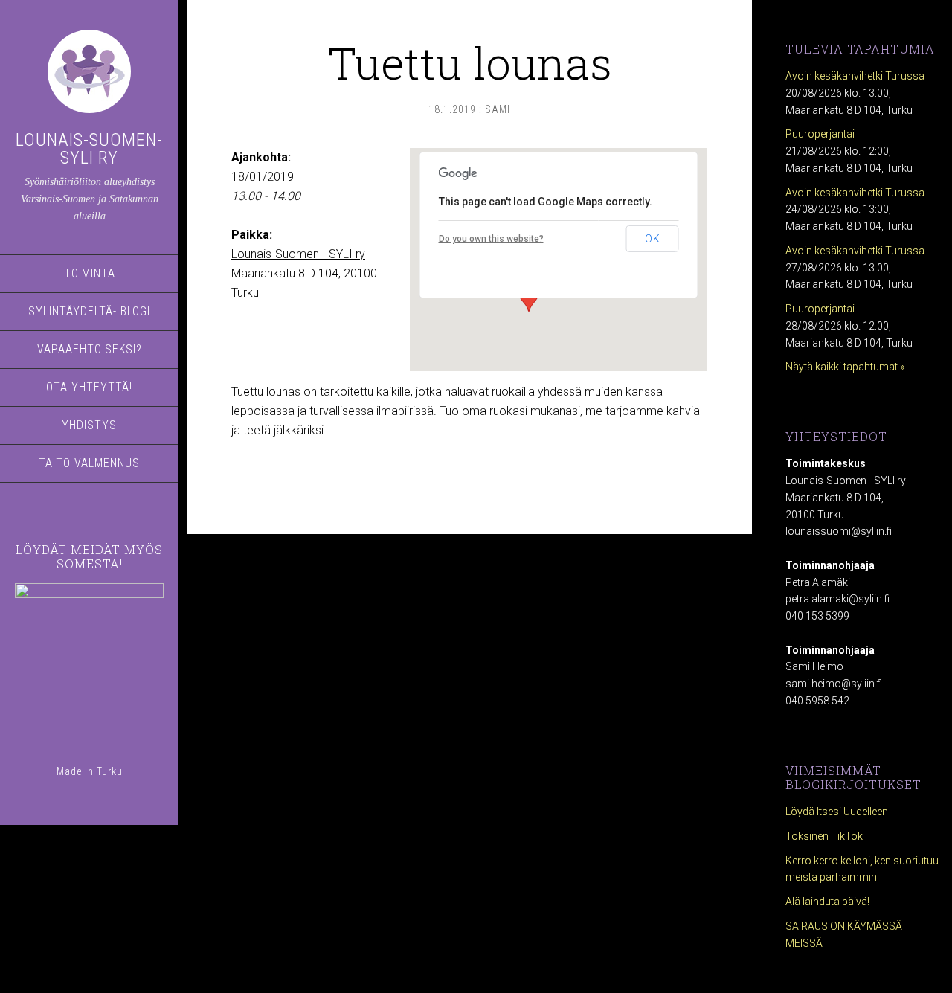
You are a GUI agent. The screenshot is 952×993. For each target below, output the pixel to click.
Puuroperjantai (820, 134)
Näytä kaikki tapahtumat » (844, 367)
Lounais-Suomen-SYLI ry (89, 148)
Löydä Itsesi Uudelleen (836, 811)
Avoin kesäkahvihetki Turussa (854, 76)
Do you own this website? (491, 239)
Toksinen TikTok (824, 836)
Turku (110, 771)
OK (652, 239)
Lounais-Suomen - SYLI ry (298, 254)
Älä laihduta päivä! (827, 901)
